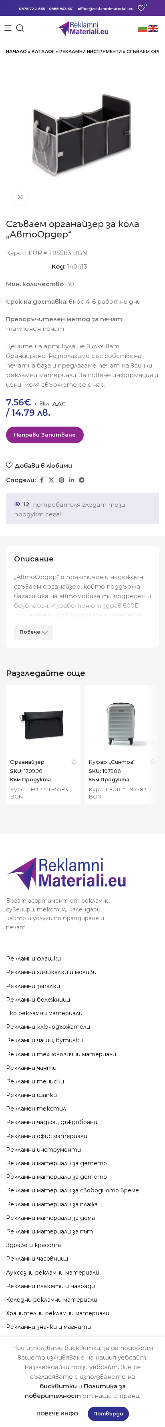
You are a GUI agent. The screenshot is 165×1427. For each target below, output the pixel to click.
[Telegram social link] (81, 480)
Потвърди (108, 1414)
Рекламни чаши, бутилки (44, 1040)
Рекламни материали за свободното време (72, 1190)
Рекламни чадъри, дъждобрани (51, 1122)
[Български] (143, 28)
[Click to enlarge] (20, 197)
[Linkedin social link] (71, 480)
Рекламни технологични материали (61, 1054)
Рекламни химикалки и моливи (51, 972)
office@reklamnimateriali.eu (106, 8)
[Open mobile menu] (8, 28)
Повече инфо (58, 1413)
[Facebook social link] (42, 480)
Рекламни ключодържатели (48, 1026)
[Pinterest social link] (61, 480)
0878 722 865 (32, 8)
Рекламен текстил (36, 1108)
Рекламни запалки (33, 986)
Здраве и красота (33, 1245)
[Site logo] (83, 27)
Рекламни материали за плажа (52, 1204)
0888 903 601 (61, 8)
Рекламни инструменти (90, 51)
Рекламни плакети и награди (50, 1286)
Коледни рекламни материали (51, 1299)
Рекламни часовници (37, 1258)
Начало (16, 51)
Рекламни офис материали (46, 1136)
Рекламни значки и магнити (48, 1326)
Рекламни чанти (31, 1067)
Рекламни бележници (38, 999)
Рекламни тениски (35, 1081)
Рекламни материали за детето (56, 1163)
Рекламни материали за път (49, 1231)
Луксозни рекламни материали (52, 1272)
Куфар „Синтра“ (112, 762)
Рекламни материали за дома (50, 1217)
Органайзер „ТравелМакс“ (30, 765)
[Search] (20, 28)
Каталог (43, 51)
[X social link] (51, 480)
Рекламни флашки (33, 958)
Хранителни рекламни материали (57, 1313)
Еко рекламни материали (44, 1013)
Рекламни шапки (31, 1095)
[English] (153, 28)
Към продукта (30, 780)
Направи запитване (45, 434)
